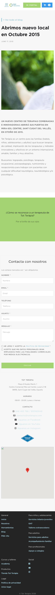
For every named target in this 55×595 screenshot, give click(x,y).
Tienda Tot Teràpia (9, 573)
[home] (15, 5)
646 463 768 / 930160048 (28, 411)
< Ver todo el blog (13, 20)
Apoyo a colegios (36, 551)
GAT (30, 523)
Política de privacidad (11, 583)
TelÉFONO (6, 300)
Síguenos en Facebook (29, 420)
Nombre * (6, 275)
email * (4, 288)
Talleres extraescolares (39, 528)
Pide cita (5, 536)
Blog (3, 532)
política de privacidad (37, 346)
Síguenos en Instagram (28, 428)
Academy (5, 564)
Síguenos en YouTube (29, 424)
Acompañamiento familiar (40, 541)
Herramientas (7, 528)
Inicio (3, 519)
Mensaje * (6, 326)
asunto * (5, 313)
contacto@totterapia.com (29, 415)
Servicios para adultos (38, 537)
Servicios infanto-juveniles (40, 519)
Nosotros (5, 523)
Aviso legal (6, 587)
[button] (6, 5)
